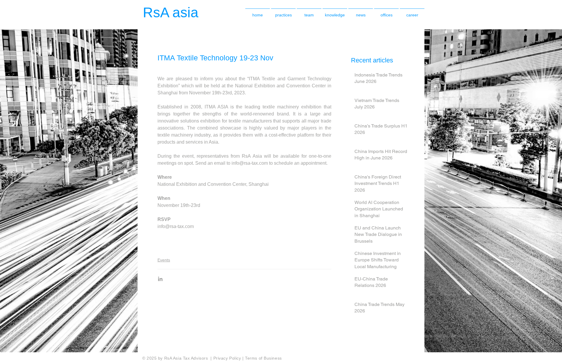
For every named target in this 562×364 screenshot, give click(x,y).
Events (163, 260)
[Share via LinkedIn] (160, 279)
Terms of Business (263, 358)
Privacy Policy (227, 358)
